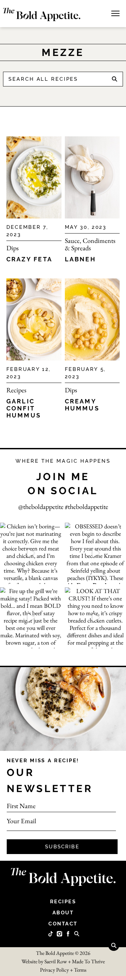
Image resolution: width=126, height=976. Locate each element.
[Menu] (115, 12)
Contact (63, 924)
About (63, 913)
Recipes (16, 390)
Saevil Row (55, 961)
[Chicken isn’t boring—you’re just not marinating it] (30, 553)
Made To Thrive (88, 961)
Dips (12, 248)
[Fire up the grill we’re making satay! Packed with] (30, 618)
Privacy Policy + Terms (63, 969)
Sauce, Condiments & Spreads (90, 244)
